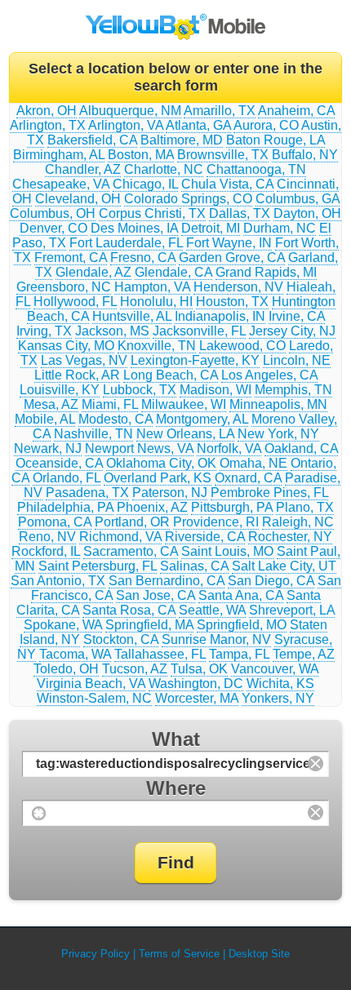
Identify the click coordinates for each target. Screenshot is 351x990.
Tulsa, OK (199, 669)
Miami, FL (110, 404)
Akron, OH (46, 111)
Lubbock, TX (139, 390)
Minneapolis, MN (278, 404)
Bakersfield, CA (92, 140)
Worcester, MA (196, 698)
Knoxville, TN (157, 346)
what (176, 739)
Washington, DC (196, 683)
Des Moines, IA (134, 228)
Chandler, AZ (83, 169)
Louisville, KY (60, 390)
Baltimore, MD (181, 140)
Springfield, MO (242, 625)
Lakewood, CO (242, 346)
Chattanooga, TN (256, 169)
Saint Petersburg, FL (97, 566)
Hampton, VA (152, 287)
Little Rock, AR (77, 375)
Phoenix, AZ (152, 507)
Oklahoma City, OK (161, 463)
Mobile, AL (45, 419)
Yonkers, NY (278, 698)
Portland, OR (132, 522)
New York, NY (278, 434)
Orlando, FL (66, 478)
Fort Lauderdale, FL (126, 243)
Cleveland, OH (78, 199)
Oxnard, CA (248, 478)
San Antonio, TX (58, 581)
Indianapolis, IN (220, 316)
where (176, 788)
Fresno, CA (143, 257)
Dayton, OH (307, 213)
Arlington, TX (48, 125)
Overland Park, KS (157, 478)
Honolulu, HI (156, 302)
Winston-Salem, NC (94, 698)
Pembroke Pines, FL (269, 492)
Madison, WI (215, 390)
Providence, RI (216, 522)
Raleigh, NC (298, 522)
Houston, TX (232, 302)
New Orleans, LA (185, 434)
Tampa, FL (239, 654)
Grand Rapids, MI (266, 272)
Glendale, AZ (93, 272)
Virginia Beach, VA (91, 683)
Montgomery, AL (202, 419)
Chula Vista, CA (227, 184)
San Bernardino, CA (166, 581)
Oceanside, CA (59, 463)
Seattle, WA (212, 610)
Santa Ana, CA (240, 595)
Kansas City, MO (66, 346)
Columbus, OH (53, 213)
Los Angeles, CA (269, 375)
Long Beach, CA (170, 375)
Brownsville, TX (223, 155)
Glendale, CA (173, 272)
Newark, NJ (48, 448)
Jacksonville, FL (199, 331)
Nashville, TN (93, 434)
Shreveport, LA (292, 610)
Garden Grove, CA (232, 257)
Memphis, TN (293, 390)
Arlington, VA (125, 125)
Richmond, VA (120, 537)
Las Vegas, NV (84, 360)
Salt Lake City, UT (284, 566)
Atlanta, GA (198, 125)
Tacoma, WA (75, 654)
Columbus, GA (297, 199)
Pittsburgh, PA (232, 507)
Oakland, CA (301, 448)
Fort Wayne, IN (229, 243)
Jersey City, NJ (292, 331)
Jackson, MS (112, 331)
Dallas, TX (239, 213)
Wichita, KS (280, 683)
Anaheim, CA (296, 111)
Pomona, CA (54, 522)
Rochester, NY (290, 537)
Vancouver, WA (274, 669)
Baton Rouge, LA (275, 140)
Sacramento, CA (130, 551)
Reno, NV (47, 537)
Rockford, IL (45, 551)
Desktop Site (259, 954)
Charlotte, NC (163, 169)
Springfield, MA (149, 625)
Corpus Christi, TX (152, 213)
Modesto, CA (115, 419)
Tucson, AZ (134, 669)
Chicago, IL (145, 184)
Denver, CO (53, 228)
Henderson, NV (238, 287)
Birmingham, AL (58, 155)
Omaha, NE (253, 463)
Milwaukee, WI (183, 404)
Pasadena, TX (87, 492)
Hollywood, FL (75, 302)
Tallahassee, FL (160, 654)
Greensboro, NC (63, 287)
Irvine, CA (297, 316)
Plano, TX (305, 507)
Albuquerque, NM (130, 111)
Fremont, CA (70, 257)
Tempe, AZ (304, 654)
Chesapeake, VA (60, 184)
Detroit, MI (210, 228)
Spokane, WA (63, 625)
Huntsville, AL (131, 316)
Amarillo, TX (219, 111)
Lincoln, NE (297, 360)
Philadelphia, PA (65, 507)
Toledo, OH (66, 669)
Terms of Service (179, 954)
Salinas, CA (194, 566)
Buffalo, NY (305, 155)
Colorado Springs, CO (188, 199)
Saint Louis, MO (227, 551)
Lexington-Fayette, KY (195, 360)
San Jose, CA (155, 595)
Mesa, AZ (51, 404)
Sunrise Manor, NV (216, 639)
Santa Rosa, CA (129, 610)
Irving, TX (44, 331)
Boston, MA (141, 155)
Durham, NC (279, 228)
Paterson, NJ (169, 492)
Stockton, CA (120, 639)
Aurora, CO (266, 125)
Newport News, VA (139, 448)
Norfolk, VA (229, 448)
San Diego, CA (271, 581)
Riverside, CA (205, 537)
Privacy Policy (95, 954)
